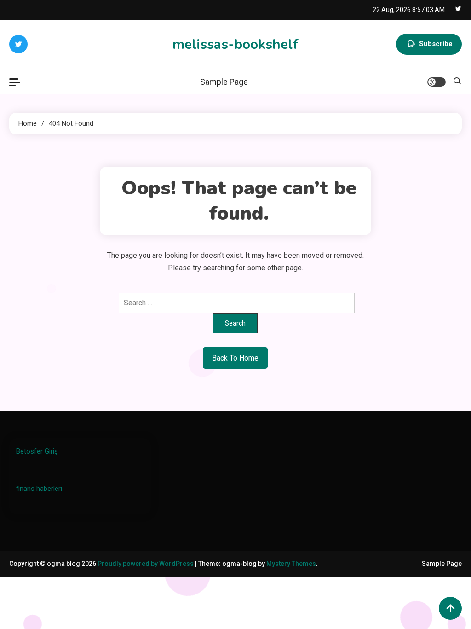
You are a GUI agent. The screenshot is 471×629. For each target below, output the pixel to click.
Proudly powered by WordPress (146, 563)
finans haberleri (39, 488)
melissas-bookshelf (235, 44)
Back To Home (235, 358)
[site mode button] (436, 82)
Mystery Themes (291, 563)
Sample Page (224, 82)
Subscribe (436, 44)
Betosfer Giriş (37, 451)
